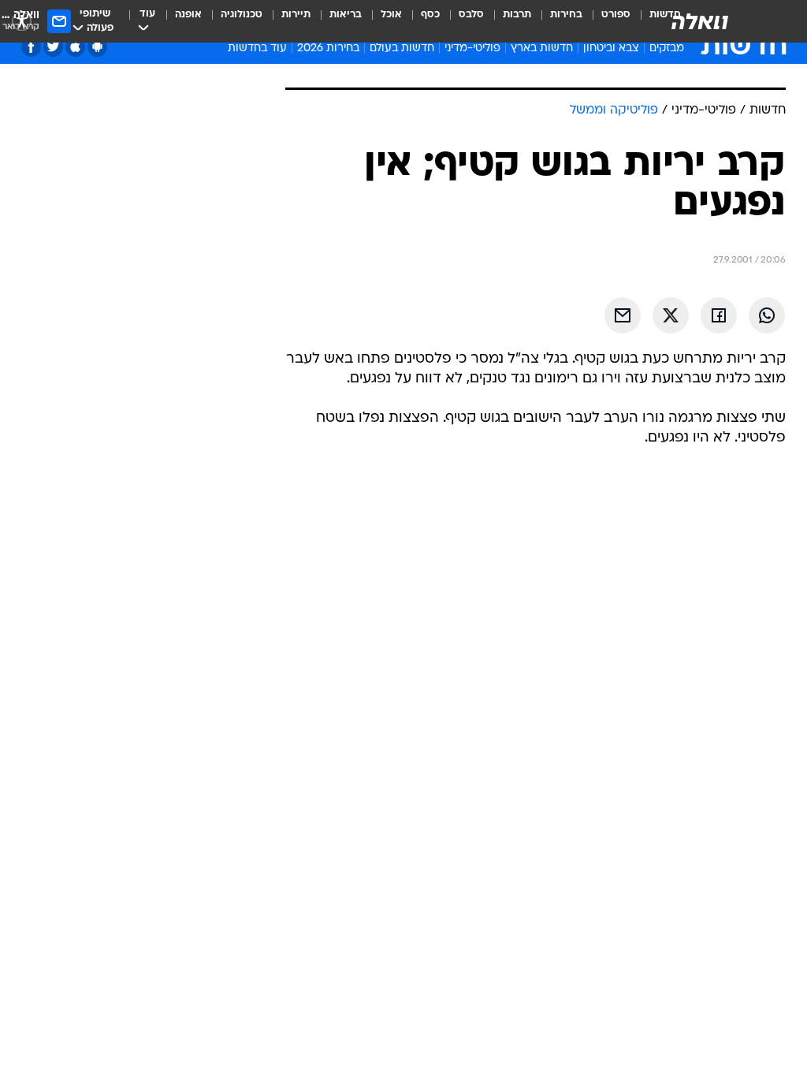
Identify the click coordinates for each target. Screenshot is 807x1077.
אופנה (188, 14)
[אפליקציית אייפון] (75, 47)
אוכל (391, 14)
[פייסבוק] (31, 47)
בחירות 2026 (328, 48)
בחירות (566, 14)
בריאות (345, 14)
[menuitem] (606, 21)
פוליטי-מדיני (472, 48)
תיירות (296, 14)
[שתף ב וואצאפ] (767, 315)
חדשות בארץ (542, 48)
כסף (430, 14)
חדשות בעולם (402, 48)
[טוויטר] (53, 47)
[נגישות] (22, 21)
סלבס (471, 14)
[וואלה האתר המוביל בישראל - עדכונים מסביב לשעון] (699, 21)
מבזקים (666, 48)
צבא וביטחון (611, 48)
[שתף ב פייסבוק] (719, 315)
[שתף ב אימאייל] (622, 315)
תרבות (517, 14)
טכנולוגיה (241, 14)
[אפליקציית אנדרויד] (97, 47)
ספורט (615, 14)
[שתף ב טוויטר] (671, 315)
